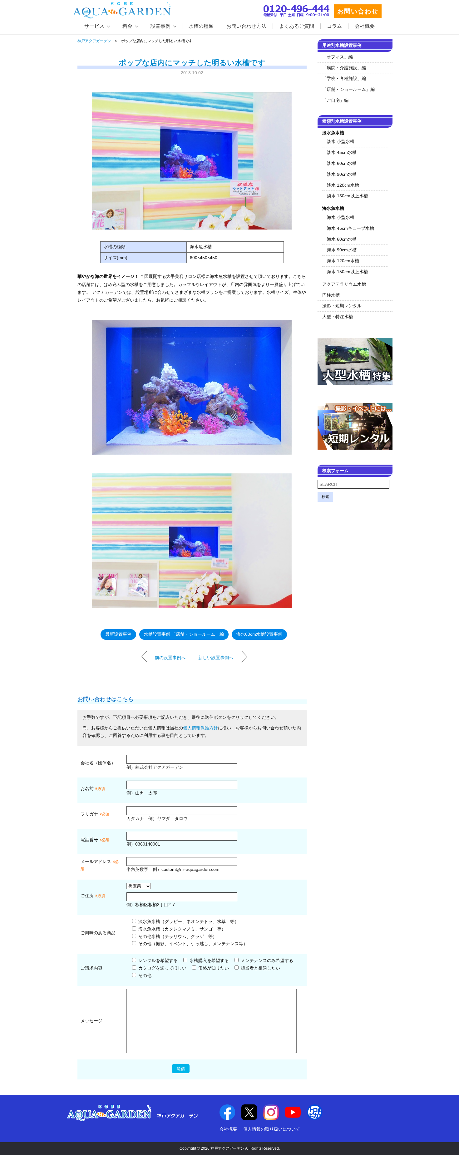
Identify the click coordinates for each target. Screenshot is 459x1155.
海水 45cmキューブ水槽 (350, 228)
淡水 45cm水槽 (342, 152)
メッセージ (91, 1020)
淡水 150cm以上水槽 (347, 195)
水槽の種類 (201, 26)
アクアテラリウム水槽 (344, 284)
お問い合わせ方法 (246, 26)
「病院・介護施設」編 (344, 67)
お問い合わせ (357, 11)
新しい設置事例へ (215, 657)
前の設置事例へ (170, 657)
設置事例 (160, 26)
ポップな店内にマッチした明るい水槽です (192, 62)
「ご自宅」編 (335, 100)
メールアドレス (96, 861)
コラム (334, 26)
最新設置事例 (118, 634)
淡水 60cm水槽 (342, 163)
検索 (325, 497)
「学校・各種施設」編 (344, 78)
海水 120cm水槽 (343, 260)
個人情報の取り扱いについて (271, 1129)
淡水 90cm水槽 (342, 174)
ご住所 (93, 895)
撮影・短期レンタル (342, 305)
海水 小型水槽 (340, 217)
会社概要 (365, 26)
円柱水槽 (331, 295)
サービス (94, 26)
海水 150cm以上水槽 (347, 271)
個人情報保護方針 (200, 727)
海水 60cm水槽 (342, 239)
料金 (127, 26)
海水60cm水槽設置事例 (259, 634)
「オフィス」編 (337, 56)
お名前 (87, 788)
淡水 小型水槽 (340, 141)
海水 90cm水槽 (342, 249)
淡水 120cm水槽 (343, 185)
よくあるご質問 (296, 26)
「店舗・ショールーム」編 (348, 89)
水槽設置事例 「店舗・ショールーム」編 (184, 634)
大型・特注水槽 (337, 316)
